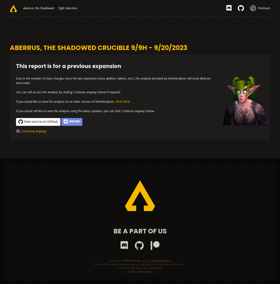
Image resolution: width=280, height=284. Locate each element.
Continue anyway (34, 131)
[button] (71, 122)
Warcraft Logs (132, 260)
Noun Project (163, 260)
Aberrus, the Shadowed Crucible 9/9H (48, 8)
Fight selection (67, 8)
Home (131, 271)
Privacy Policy (145, 271)
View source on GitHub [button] (41, 121)
